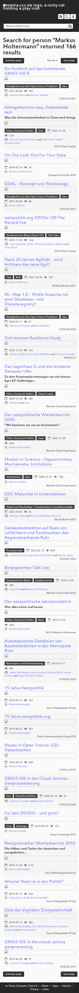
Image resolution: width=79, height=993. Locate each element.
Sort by (51, 60)
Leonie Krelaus (18, 555)
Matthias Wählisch (39, 354)
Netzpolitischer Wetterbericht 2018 (39, 843)
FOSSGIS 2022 (68, 329)
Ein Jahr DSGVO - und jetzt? (31, 813)
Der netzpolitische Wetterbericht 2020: (37, 418)
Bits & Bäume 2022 (65, 519)
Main (41, 620)
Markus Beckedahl (19, 447)
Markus (14, 403)
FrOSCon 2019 (68, 770)
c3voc (45, 989)
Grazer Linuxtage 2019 (63, 834)
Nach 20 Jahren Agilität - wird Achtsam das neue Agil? (33, 262)
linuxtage (21, 826)
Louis (27, 403)
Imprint (66, 986)
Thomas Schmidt (65, 354)
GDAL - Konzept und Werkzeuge (36, 184)
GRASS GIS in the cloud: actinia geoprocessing (34, 945)
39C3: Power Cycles (65, 146)
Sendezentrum (43, 580)
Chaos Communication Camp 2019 (56, 736)
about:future (13, 477)
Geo (64, 86)
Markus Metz (17, 95)
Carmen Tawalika (20, 801)
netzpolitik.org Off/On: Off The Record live (34, 220)
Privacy (34, 989)
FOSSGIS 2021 (68, 98)
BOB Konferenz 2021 (64, 286)
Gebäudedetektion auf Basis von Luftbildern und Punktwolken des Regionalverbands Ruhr (36, 533)
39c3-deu (53, 235)
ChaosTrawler (46, 394)
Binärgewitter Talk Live (26, 568)
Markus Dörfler (17, 831)
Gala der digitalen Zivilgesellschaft (38, 910)
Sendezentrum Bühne (18, 580)
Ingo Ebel (15, 589)
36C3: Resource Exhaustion (61, 632)
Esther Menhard (36, 244)
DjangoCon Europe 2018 (62, 175)
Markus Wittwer (18, 282)
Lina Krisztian (38, 672)
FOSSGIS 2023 (68, 559)
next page (69, 60)
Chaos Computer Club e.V (23, 986)
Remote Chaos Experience (61, 406)
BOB (18, 277)
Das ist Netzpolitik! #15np (61, 708)
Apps (55, 986)
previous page (13, 60)
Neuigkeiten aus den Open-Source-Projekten (32, 86)
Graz (9, 826)
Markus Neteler (40, 95)
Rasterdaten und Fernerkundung (24, 663)
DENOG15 (70, 358)
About (45, 986)
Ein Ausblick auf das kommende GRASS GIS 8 (34, 71)
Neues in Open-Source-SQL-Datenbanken (32, 748)
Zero (41, 131)
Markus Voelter (18, 482)
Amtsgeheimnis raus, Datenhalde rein (36, 110)
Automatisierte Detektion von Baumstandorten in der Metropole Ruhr (37, 646)
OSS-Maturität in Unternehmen (35, 494)
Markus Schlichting (36, 589)
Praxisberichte (14, 550)
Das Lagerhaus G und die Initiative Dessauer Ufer (37, 369)
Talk (8, 277)
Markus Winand (18, 766)
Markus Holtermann (20, 171)
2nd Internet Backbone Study (32, 338)
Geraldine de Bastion (44, 926)
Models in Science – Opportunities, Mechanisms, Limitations (38, 462)
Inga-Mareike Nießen (40, 555)
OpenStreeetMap (25, 796)
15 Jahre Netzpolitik (24, 688)
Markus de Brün (19, 354)
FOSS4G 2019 (68, 967)
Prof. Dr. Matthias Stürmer (46, 516)
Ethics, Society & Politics (20, 131)
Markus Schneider (20, 326)
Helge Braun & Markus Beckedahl (28, 898)
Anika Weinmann (19, 672)
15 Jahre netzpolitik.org (27, 716)
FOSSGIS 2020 (68, 804)
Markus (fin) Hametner (23, 139)
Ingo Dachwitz (18, 244)
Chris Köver (11, 247)
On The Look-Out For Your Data (35, 155)
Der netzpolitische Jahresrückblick (37, 602)
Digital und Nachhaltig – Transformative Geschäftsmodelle (39, 507)
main (41, 438)
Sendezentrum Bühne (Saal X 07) (25, 235)
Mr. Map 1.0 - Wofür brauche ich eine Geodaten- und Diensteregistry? (36, 299)
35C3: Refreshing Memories (60, 873)
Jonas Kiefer (43, 326)
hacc (27, 477)
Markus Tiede (17, 516)
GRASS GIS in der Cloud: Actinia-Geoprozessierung (36, 781)
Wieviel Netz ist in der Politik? (33, 881)
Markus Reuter (55, 244)
